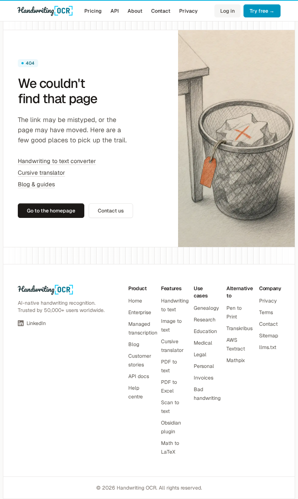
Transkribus (239, 328)
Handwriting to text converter (57, 161)
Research (205, 319)
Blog (133, 344)
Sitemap (268, 335)
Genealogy (206, 308)
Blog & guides (36, 184)
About (135, 11)
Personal (204, 366)
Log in (227, 11)
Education (205, 331)
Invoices (203, 377)
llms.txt (267, 347)
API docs (138, 376)
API (114, 11)
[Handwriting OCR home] (45, 11)
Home (135, 300)
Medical (203, 343)
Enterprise (139, 312)
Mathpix (235, 360)
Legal (200, 354)
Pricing (93, 11)
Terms (266, 312)
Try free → (262, 11)
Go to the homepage (51, 210)
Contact (160, 11)
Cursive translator (41, 173)
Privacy (188, 11)
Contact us (111, 210)
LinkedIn (36, 323)
